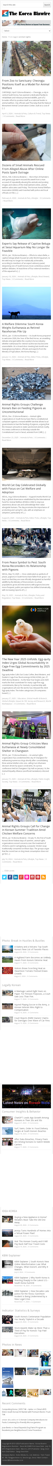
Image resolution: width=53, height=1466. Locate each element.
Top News (46, 113)
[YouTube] (32, 877)
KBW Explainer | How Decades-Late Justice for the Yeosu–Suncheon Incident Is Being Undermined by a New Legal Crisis (31, 1295)
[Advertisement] (26, 910)
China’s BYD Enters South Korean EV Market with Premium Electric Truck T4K (26, 1412)
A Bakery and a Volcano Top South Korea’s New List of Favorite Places (31, 948)
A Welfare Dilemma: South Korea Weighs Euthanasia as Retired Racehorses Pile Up (22, 327)
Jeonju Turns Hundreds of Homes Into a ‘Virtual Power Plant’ (32, 1232)
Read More (20, 116)
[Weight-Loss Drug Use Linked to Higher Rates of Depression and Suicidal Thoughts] (20, 1352)
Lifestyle (34, 198)
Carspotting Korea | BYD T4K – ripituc (17, 1409)
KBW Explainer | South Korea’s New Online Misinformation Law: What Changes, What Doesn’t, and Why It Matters (31, 1265)
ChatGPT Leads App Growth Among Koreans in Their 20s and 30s (31, 1119)
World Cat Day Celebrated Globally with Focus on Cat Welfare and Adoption (24, 488)
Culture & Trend (34, 113)
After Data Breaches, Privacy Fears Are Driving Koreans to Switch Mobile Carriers (32, 1142)
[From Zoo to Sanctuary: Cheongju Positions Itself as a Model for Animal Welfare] (26, 58)
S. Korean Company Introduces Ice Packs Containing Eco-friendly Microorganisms (24, 1421)
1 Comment (36, 1302)
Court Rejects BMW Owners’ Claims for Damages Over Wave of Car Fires (32, 1019)
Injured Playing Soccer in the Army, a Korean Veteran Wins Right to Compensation (31, 1007)
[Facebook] (10, 877)
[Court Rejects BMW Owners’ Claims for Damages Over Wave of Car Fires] (7, 1020)
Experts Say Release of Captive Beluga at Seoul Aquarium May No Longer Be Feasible (26, 247)
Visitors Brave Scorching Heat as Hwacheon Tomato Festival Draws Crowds (31, 971)
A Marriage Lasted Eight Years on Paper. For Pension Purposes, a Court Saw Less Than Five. (32, 994)
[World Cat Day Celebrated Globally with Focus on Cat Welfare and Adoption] (26, 464)
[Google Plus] (21, 877)
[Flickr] (26, 877)
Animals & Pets (20, 113)
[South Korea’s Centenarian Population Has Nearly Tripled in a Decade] (7, 1319)
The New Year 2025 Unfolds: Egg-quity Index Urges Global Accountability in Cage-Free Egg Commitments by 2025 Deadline (26, 664)
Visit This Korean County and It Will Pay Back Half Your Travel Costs (31, 1242)
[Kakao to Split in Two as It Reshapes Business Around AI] (20, 1371)
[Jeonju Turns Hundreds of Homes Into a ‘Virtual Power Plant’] (7, 1232)
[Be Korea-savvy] (26, 13)
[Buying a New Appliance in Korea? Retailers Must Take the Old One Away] (7, 1219)
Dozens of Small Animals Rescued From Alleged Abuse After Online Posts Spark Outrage (23, 168)
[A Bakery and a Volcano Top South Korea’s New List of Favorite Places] (7, 949)
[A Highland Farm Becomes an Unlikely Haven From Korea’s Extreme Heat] (7, 959)
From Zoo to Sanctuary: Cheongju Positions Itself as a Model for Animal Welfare (25, 84)
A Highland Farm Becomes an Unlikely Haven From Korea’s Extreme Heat (32, 959)
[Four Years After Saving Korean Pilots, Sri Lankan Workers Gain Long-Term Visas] (45, 1372)
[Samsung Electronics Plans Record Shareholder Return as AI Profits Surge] (7, 1392)
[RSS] (43, 877)
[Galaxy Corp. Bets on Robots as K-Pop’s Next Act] (20, 1392)
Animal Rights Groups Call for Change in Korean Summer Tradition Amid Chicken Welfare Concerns (26, 829)
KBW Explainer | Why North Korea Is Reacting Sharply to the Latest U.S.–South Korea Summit (31, 1280)
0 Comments (33, 952)
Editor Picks (35, 357)
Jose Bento (6, 1427)
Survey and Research (36, 701)
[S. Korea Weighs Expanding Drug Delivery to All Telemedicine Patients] (45, 1392)
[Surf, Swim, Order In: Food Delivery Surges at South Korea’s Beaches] (7, 1131)
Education (22, 698)
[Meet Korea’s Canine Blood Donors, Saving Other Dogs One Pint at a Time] (7, 1352)
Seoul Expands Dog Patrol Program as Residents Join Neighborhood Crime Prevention (24, 1428)
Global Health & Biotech (37, 698)
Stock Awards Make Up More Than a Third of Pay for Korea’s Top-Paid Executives (31, 1331)
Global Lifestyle (8, 701)
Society (5, 781)
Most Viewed (44, 276)
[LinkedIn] (15, 877)
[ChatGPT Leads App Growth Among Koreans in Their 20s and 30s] (7, 1120)
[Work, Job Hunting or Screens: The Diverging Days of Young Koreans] (32, 1353)
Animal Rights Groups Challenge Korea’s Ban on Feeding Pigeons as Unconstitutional (24, 408)
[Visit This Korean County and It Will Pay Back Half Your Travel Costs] (7, 1243)
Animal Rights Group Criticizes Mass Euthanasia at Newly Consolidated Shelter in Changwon (25, 747)
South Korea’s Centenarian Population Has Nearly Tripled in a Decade (32, 1318)
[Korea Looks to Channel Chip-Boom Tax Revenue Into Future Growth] (32, 1371)
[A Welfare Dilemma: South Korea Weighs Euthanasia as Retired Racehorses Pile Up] (26, 303)
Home (4, 37)
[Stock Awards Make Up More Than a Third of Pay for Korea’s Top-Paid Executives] (7, 1329)
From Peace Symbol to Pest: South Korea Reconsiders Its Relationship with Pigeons (24, 566)
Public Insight (44, 779)
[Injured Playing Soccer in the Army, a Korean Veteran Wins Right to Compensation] (7, 1006)
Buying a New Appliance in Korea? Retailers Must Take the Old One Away (30, 1220)
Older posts (8, 870)
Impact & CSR (21, 701)
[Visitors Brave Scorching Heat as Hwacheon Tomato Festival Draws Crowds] (7, 970)
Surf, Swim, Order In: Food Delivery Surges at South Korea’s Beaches (31, 1129)
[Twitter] (4, 877)
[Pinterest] (37, 877)
